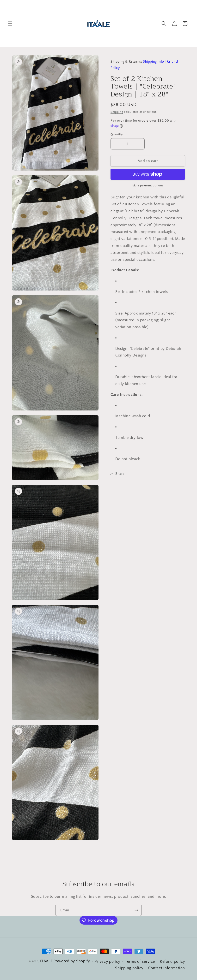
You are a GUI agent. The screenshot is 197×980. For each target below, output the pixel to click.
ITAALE (46, 961)
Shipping (117, 111)
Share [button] (119, 474)
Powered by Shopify (72, 961)
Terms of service (140, 961)
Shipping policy (129, 968)
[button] (10, 23)
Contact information (166, 968)
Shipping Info (153, 62)
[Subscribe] (136, 910)
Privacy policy (107, 961)
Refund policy (172, 961)
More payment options (147, 185)
